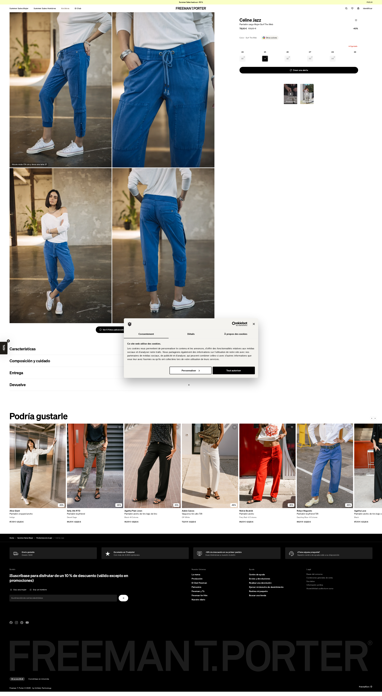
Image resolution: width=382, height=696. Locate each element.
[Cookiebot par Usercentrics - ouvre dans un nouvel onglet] (234, 324)
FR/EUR (369, 2)
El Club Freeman (199, 582)
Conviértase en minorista (39, 679)
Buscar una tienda (257, 595)
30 (242, 58)
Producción (197, 578)
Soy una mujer (19, 589)
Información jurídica (314, 585)
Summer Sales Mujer (19, 8)
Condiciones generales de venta (319, 578)
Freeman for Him (199, 595)
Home (12, 538)
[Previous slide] (371, 418)
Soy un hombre (40, 589)
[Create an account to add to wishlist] (356, 20)
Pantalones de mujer (44, 538)
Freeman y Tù (198, 591)
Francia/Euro (364, 686)
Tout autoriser (233, 370)
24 (242, 52)
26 (287, 52)
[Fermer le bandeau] (254, 324)
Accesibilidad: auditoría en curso (319, 588)
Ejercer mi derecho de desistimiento (266, 587)
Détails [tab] (191, 334)
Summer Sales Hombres (45, 8)
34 (332, 58)
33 (310, 58)
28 (332, 52)
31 (265, 58)
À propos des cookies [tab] (235, 334)
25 (265, 52)
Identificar (367, 8)
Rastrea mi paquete (258, 591)
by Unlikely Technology (41, 688)
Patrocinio (196, 587)
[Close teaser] (8, 340)
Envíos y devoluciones (259, 578)
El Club (78, 8)
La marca (196, 574)
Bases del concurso (314, 574)
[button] (3, 348)
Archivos (65, 8)
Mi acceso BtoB (17, 679)
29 (355, 52)
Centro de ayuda (257, 574)
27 (310, 52)
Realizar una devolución (260, 582)
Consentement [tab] (146, 334)
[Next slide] (374, 418)
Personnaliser (189, 370)
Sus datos (310, 581)
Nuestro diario (198, 599)
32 (287, 58)
